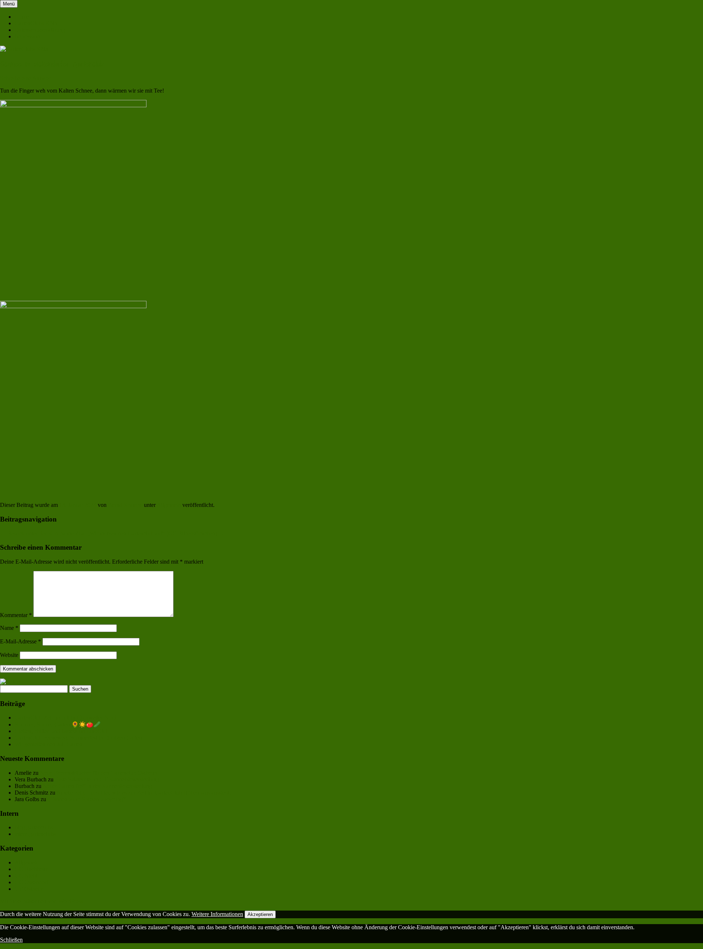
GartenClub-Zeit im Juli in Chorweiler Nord (65, 717)
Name (9, 628)
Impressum (27, 36)
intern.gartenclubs (35, 834)
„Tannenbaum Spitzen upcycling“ (87, 799)
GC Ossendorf (31, 882)
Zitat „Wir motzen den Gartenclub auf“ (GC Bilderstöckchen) (149, 533)
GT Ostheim (29, 889)
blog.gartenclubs (34, 827)
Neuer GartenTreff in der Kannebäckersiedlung (97, 786)
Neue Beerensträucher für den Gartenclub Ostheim (98, 773)
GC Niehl (26, 876)
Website (9, 655)
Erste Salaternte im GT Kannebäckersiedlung (107, 779)
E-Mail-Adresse (20, 641)
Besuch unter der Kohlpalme (37, 533)
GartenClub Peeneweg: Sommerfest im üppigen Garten (78, 738)
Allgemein (169, 505)
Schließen (11, 940)
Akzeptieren (260, 914)
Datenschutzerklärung (40, 30)
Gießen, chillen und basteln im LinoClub (62, 731)
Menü (9, 4)
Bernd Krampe (125, 505)
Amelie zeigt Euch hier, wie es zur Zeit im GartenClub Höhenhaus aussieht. (143, 792)
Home (22, 17)
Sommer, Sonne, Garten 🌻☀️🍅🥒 (58, 724)
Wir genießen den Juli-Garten (48, 744)
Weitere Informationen (217, 914)
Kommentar (16, 615)
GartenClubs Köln (36, 23)
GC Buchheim (31, 869)
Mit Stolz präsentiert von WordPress (41, 901)
